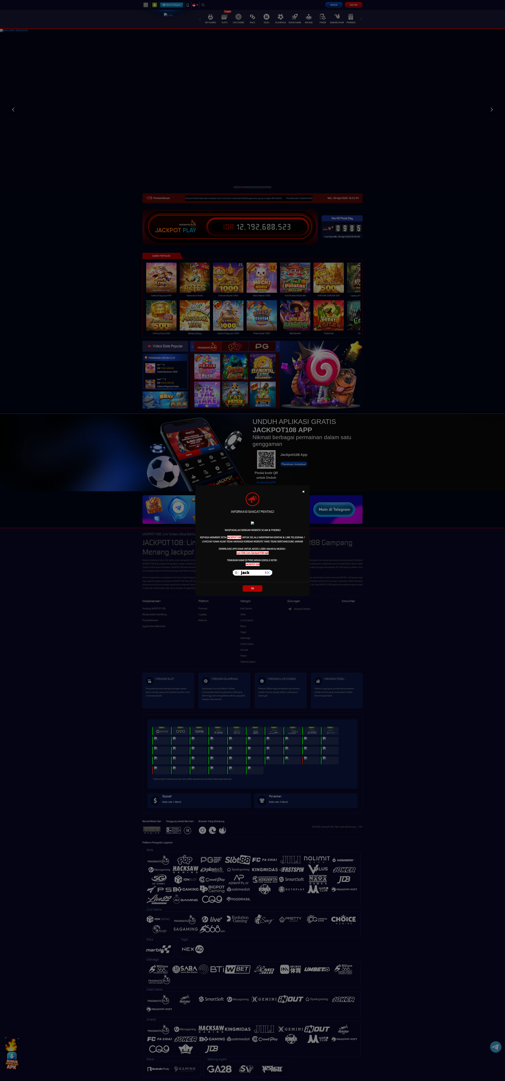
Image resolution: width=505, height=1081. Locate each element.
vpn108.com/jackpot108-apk (253, 553)
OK (252, 588)
